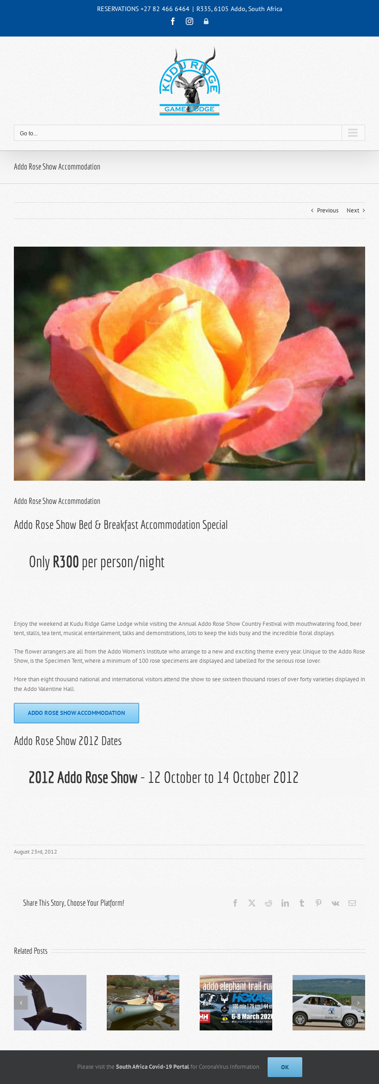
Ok (285, 1067)
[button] (21, 1003)
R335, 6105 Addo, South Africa (239, 9)
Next (353, 210)
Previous (327, 210)
